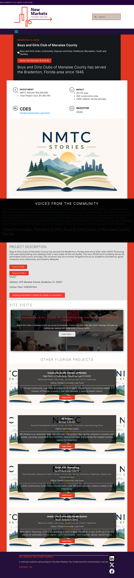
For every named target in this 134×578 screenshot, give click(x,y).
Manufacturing (91, 425)
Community (47, 51)
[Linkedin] (112, 558)
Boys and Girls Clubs (30, 51)
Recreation (89, 51)
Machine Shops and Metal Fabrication (67, 425)
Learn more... (67, 334)
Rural (101, 425)
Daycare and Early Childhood (68, 51)
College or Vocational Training (65, 474)
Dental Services (71, 379)
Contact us (25, 567)
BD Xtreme (67, 418)
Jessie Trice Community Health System (67, 516)
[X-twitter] (112, 565)
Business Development (40, 425)
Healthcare (91, 379)
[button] (16, 32)
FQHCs (82, 379)
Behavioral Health (45, 379)
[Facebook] (112, 571)
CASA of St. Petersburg (67, 467)
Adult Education (29, 474)
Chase (79, 111)
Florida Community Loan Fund (35, 113)
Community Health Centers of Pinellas (67, 373)
